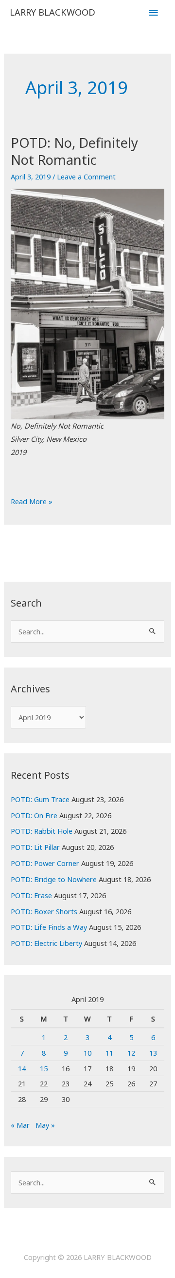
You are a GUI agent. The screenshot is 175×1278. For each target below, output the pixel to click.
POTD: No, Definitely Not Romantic (74, 151)
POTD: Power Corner (45, 863)
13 (153, 1053)
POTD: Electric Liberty (46, 943)
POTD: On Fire (34, 815)
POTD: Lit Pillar (35, 847)
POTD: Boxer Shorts (44, 911)
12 (131, 1053)
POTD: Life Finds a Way (49, 927)
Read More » (31, 502)
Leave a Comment (86, 176)
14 (22, 1068)
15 (44, 1068)
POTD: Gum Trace (40, 799)
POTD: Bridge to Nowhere (54, 879)
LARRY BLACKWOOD (52, 12)
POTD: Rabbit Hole (41, 831)
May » (45, 1125)
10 (87, 1053)
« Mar (20, 1125)
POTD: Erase (31, 895)
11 (109, 1053)
